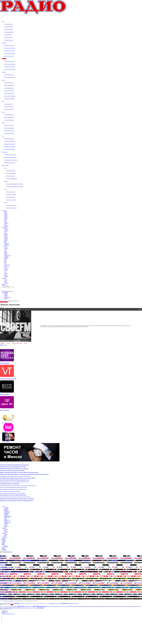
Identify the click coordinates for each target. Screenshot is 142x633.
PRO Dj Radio (3, 556)
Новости (3, 278)
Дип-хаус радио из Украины (9, 64)
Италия (5, 217)
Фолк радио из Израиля (11, 173)
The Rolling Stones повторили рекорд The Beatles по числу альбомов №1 (14, 468)
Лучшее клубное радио (28, 606)
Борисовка (6, 236)
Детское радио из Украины (12, 207)
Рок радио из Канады (8, 37)
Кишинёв (6, 247)
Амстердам (6, 229)
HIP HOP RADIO (4, 565)
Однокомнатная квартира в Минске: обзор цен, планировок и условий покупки (15, 476)
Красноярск (6, 514)
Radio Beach (4, 422)
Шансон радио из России (9, 74)
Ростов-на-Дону (7, 264)
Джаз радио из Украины (11, 194)
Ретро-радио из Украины (9, 117)
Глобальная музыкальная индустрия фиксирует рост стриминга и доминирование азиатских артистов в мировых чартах (24, 474)
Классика (6, 181)
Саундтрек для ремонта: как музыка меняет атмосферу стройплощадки (13, 487)
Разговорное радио (101, 606)
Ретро (3, 112)
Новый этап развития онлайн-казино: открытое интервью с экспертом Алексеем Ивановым (22, 571)
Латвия (5, 220)
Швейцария (6, 226)
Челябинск (6, 276)
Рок (3, 21)
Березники (6, 234)
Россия (5, 212)
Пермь (5, 262)
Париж (5, 261)
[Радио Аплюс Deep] (7, 407)
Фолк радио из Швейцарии (12, 178)
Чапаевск (5, 275)
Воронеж (5, 240)
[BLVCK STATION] (7, 392)
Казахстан (6, 218)
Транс (3, 80)
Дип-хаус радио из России (9, 61)
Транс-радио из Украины (9, 85)
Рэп (3, 136)
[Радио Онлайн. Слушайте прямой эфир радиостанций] (33, 13)
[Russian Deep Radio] (7, 360)
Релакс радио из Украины (9, 128)
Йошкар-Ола (6, 243)
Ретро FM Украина (4, 583)
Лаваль (5, 249)
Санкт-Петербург (7, 266)
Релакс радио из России (8, 125)
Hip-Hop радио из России (9, 138)
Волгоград (6, 239)
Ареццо (5, 230)
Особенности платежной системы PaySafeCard (11, 580)
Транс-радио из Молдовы (9, 93)
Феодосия (6, 273)
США (5, 224)
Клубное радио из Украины (9, 48)
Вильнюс (5, 237)
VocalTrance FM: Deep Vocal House (8, 378)
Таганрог (5, 269)
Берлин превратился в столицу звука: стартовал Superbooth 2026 (13, 494)
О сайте (3, 284)
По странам (4, 210)
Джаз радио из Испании (11, 199)
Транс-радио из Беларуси (9, 88)
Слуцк (5, 267)
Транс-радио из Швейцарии (9, 98)
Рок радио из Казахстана (9, 32)
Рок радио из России (8, 24)
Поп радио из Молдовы (8, 109)
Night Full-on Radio (4, 587)
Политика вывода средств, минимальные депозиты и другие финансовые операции (20, 560)
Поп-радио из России (8, 104)
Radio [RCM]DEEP (5, 441)
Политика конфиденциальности (8, 613)
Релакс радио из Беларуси (9, 130)
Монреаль (6, 253)
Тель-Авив (6, 270)
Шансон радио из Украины (9, 77)
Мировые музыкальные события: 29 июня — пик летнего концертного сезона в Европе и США (19, 472)
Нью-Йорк (6, 257)
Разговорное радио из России (10, 154)
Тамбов (5, 524)
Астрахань (6, 231)
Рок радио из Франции (8, 40)
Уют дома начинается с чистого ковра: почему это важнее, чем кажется (13, 489)
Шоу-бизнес (6, 283)
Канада (5, 219)
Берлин (5, 235)
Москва (5, 254)
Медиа (5, 281)
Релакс (3, 122)
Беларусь (5, 211)
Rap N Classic (3, 585)
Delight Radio (4, 432)
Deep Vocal (2, 594)
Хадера (5, 274)
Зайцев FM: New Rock (5, 596)
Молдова (5, 222)
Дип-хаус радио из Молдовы (9, 69)
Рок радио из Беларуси (8, 29)
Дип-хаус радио (6, 301)
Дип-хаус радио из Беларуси (9, 66)
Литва (5, 221)
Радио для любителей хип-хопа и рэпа (54, 606)
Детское (5, 202)
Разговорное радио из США (9, 162)
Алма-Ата (6, 228)
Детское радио (2, 606)
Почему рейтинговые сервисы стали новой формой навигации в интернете (14, 481)
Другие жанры (5, 165)
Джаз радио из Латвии (11, 197)
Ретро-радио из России (8, 114)
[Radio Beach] (8, 421)
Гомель (5, 241)
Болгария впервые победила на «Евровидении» (9, 483)
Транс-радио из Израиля (9, 90)
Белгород (5, 233)
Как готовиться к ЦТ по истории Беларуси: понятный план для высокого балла (15, 496)
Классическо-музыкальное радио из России (15, 183)
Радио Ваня (3, 576)
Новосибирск (6, 256)
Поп (3, 101)
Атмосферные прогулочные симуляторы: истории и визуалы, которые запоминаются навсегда (18, 485)
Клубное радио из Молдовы (9, 53)
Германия (6, 214)
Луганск (5, 251)
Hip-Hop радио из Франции (9, 149)
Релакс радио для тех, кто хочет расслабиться (113, 606)
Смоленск (6, 268)
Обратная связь (5, 285)
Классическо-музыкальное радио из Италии (15, 186)
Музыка (5, 282)
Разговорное (4, 152)
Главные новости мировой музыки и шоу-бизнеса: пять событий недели (14, 464)
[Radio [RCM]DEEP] (8, 440)
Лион (5, 250)
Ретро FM (10, 551)
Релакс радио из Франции (9, 133)
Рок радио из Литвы (8, 34)
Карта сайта (4, 610)
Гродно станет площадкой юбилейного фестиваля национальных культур (15, 479)
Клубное (5, 603)
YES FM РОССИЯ (4, 574)
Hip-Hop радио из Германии (9, 146)
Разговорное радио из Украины (10, 157)
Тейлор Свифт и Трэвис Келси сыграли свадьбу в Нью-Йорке (12, 470)
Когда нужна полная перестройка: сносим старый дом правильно (12, 493)
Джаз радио (7, 606)
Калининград (6, 244)
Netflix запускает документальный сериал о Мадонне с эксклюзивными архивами (16, 500)
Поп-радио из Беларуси (8, 106)
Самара (5, 265)
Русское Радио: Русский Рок (6, 567)
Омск (5, 260)
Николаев (6, 258)
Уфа (5, 272)
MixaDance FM (3, 562)
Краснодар (6, 248)
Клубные (4, 42)
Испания (5, 216)
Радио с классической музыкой (65, 606)
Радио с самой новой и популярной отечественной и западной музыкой (83, 606)
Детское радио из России (11, 205)
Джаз (5, 189)
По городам (4, 227)
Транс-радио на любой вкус (24, 607)
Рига (5, 263)
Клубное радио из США (9, 56)
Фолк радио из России (11, 170)
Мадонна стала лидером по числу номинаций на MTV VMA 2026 (13, 466)
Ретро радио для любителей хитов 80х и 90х (130, 606)
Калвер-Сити (6, 245)
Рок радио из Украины (8, 26)
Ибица (5, 242)
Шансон (4, 72)
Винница (5, 238)
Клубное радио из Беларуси (9, 50)
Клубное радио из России (9, 45)
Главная (1, 301)
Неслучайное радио (4, 598)
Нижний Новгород (7, 255)
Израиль (5, 215)
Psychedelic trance (4, 578)
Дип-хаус (4, 58)
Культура (5, 280)
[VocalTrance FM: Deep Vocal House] (7, 376)
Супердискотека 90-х (5, 589)
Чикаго (5, 277)
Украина (5, 213)
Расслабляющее (40, 603)
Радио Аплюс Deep (4, 410)
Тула (5, 271)
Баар (5, 232)
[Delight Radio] (8, 431)
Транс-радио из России (8, 82)
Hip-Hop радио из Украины (9, 141)
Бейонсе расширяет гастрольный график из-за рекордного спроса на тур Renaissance (17, 498)
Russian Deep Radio (4, 363)
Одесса (5, 259)
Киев (5, 246)
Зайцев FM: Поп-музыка (6, 569)
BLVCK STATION (4, 394)
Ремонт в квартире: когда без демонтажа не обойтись (10, 491)
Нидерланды (6, 223)
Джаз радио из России (11, 191)
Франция (5, 225)
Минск (5, 252)
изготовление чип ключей (8, 600)
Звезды (5, 279)
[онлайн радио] (18, 309)
